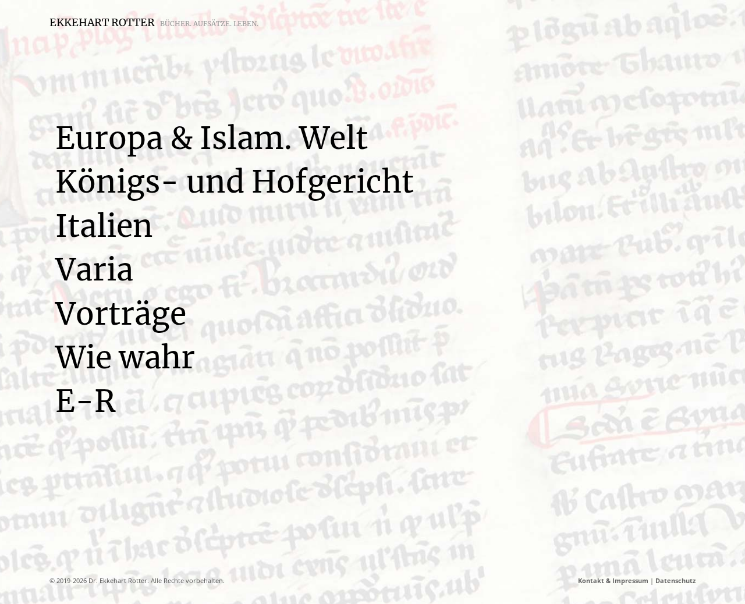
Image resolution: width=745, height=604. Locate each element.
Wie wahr (125, 357)
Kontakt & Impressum (613, 580)
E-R (85, 401)
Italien (104, 226)
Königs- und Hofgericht (234, 182)
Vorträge (120, 314)
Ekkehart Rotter (153, 22)
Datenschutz (675, 580)
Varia (94, 270)
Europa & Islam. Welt (211, 138)
